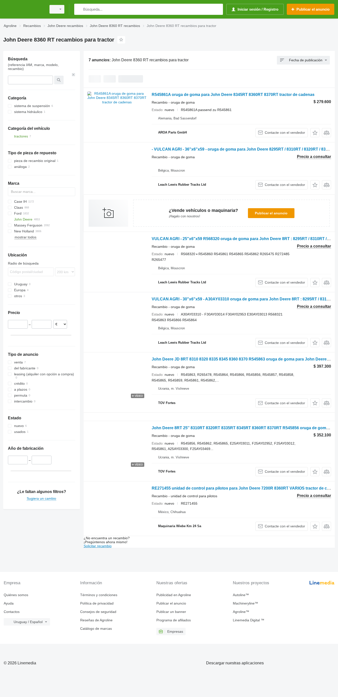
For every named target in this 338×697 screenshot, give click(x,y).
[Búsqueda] (79, 9)
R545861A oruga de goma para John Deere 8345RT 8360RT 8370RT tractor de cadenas (233, 94)
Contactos (12, 612)
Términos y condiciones (98, 595)
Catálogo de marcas (96, 628)
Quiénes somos (16, 595)
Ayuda (9, 603)
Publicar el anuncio (271, 213)
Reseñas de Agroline (96, 620)
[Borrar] (73, 74)
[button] (314, 132)
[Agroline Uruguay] (23, 9)
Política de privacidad (97, 603)
